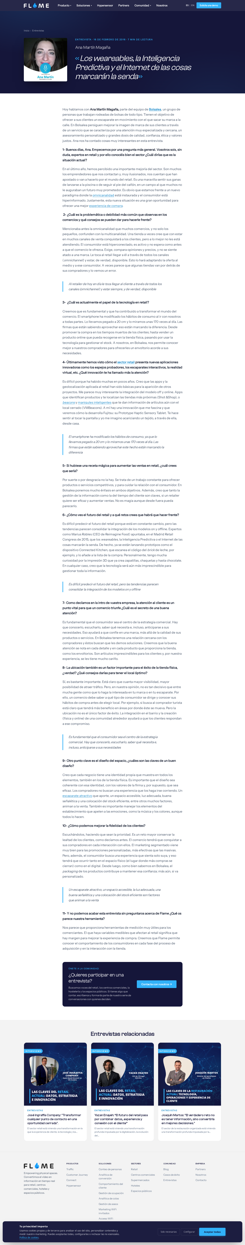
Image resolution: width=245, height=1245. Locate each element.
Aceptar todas (212, 1231)
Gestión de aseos (108, 1204)
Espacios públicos (141, 1191)
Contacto (201, 1180)
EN (192, 5)
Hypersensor (105, 5)
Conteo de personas (110, 1169)
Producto (64, 5)
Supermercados (140, 1180)
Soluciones (84, 5)
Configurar (189, 1231)
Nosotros (162, 5)
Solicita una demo (209, 5)
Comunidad (142, 5)
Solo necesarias (169, 1231)
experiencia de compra (105, 206)
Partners (123, 5)
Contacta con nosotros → (156, 984)
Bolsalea (155, 109)
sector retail (126, 362)
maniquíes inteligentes (94, 402)
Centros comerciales (143, 1174)
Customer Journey (77, 1174)
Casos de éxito (171, 1174)
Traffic (70, 1169)
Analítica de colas (109, 1198)
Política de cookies (29, 1237)
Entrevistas (38, 30)
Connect (71, 1180)
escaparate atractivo (77, 796)
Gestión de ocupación (111, 1193)
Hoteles (135, 1185)
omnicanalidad (103, 195)
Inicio (26, 30)
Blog (166, 1169)
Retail (134, 1169)
